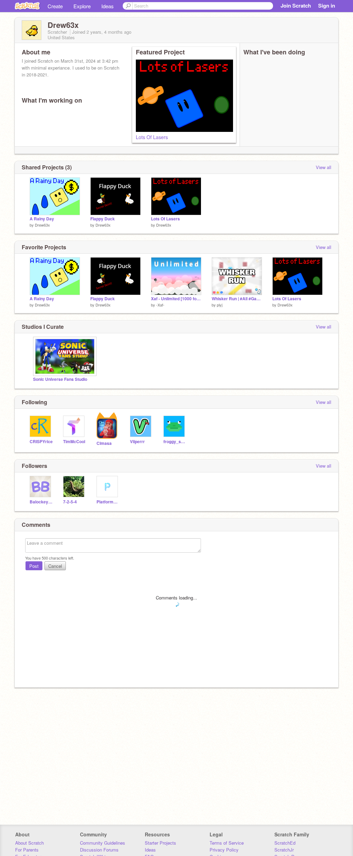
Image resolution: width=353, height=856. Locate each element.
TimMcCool (74, 442)
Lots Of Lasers (152, 137)
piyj (219, 304)
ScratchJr (284, 849)
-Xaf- (160, 304)
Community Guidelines (102, 842)
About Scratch (29, 842)
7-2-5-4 (70, 502)
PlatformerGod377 (108, 502)
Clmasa (104, 443)
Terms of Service (227, 842)
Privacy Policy (224, 849)
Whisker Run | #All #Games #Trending (237, 299)
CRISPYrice (41, 442)
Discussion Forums (99, 849)
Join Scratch (296, 5)
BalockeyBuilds (41, 502)
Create (55, 6)
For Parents (27, 849)
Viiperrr (137, 442)
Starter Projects (160, 842)
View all (323, 167)
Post (34, 566)
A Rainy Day (42, 219)
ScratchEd (284, 842)
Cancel (55, 566)
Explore (82, 6)
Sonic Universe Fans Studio (60, 379)
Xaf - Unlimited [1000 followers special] (176, 299)
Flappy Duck (102, 219)
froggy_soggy (174, 442)
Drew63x (42, 225)
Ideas (107, 6)
